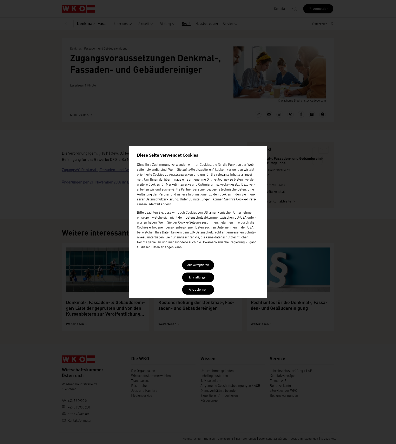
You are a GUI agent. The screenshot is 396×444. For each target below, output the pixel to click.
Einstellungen (198, 277)
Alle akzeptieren (198, 265)
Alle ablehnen (198, 290)
